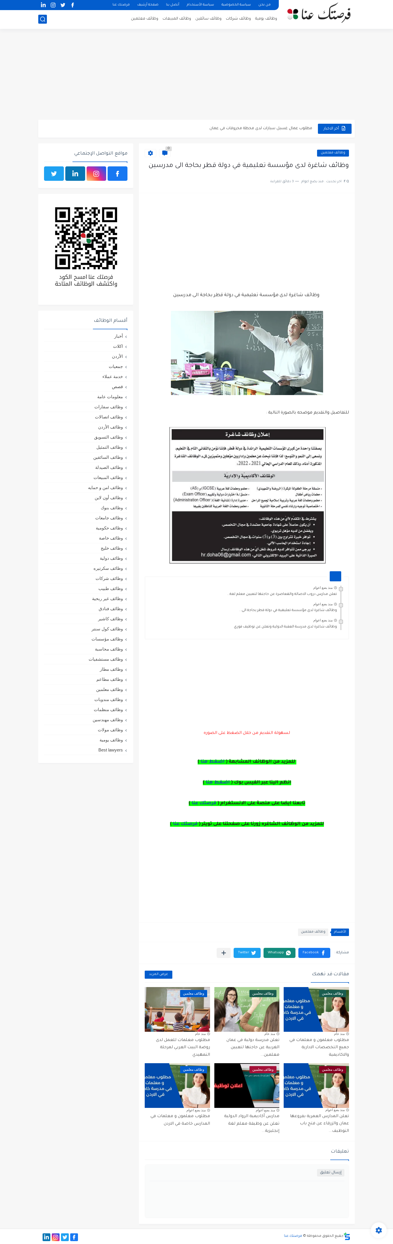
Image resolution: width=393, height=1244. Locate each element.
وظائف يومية (266, 19)
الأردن (117, 356)
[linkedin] (43, 5)
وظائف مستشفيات (106, 659)
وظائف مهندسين (108, 719)
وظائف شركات (238, 19)
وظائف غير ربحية (107, 598)
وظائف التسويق (108, 437)
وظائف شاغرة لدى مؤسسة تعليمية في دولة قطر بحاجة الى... (288, 610)
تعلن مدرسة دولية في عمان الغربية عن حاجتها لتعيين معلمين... (252, 1047)
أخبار (118, 336)
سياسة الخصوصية (236, 5)
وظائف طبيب (110, 588)
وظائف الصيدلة (109, 467)
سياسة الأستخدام (200, 5)
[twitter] (62, 5)
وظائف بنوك (112, 507)
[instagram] (52, 5)
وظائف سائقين (208, 19)
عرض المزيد (158, 974)
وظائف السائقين (108, 457)
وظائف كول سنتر (107, 628)
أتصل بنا (172, 5)
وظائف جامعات (109, 517)
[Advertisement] (196, 75)
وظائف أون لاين (109, 497)
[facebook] (72, 5)
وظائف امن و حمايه (105, 487)
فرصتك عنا (121, 5)
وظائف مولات (110, 729)
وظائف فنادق (111, 608)
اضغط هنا (213, 761)
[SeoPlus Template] (347, 1236)
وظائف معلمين (144, 19)
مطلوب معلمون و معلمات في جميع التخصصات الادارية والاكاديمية (319, 1047)
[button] (314, 953)
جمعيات (116, 366)
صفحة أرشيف (148, 5)
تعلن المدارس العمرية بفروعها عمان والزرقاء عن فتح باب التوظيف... (319, 1124)
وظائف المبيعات (177, 19)
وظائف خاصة (111, 537)
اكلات (118, 346)
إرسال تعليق (331, 1172)
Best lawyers (110, 749)
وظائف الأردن (110, 426)
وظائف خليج (112, 548)
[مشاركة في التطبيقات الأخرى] (224, 953)
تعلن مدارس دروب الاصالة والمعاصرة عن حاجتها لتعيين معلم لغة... (282, 594)
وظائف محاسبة (109, 649)
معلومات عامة (110, 396)
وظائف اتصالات (109, 416)
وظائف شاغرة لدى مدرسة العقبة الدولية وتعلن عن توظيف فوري (285, 627)
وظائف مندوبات (108, 699)
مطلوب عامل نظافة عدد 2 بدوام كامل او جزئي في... (268, 128)
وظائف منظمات (108, 709)
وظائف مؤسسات (107, 638)
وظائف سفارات (108, 406)
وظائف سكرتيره (108, 568)
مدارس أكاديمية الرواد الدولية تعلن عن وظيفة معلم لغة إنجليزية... (251, 1124)
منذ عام (339, 1034)
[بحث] (42, 19)
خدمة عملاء (112, 376)
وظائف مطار (111, 669)
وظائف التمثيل (109, 447)
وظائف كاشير (110, 618)
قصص (117, 386)
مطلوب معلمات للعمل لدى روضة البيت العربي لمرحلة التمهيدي (183, 1047)
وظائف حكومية (109, 527)
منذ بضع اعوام (323, 588)
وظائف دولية (111, 558)
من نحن (264, 5)
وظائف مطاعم (109, 679)
